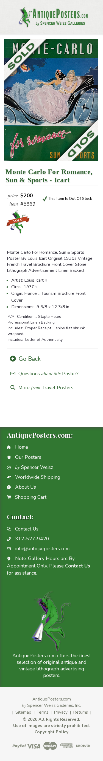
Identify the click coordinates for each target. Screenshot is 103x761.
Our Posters (28, 457)
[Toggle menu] (7, 14)
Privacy (61, 712)
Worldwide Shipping (37, 477)
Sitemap (23, 712)
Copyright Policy (51, 732)
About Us (25, 487)
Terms (42, 712)
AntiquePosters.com (51, 699)
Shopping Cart (30, 497)
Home (21, 447)
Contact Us (26, 529)
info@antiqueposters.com (42, 548)
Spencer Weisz (34, 467)
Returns (80, 712)
